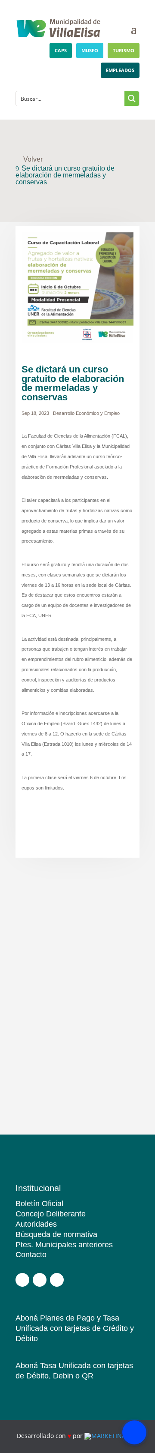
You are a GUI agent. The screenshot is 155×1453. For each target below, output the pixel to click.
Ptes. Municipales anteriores (64, 1244)
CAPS (61, 50)
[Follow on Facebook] (22, 1280)
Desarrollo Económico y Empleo (86, 413)
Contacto (31, 1254)
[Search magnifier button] (131, 98)
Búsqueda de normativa (56, 1234)
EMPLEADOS (120, 70)
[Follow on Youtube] (57, 1280)
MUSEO (89, 50)
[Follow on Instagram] (39, 1280)
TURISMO (123, 50)
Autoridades (36, 1224)
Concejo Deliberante (51, 1214)
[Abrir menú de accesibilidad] (134, 1432)
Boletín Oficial (39, 1203)
